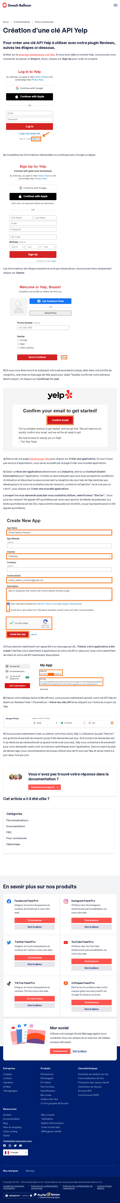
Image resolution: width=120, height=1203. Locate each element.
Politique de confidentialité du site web (44, 1187)
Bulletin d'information (52, 1123)
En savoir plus (28, 999)
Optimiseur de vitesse (90, 1086)
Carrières (8, 1082)
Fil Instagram (47, 1078)
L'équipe (7, 1074)
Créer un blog (10, 1131)
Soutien (7, 1114)
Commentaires (22, 22)
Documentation (15, 826)
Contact (7, 1078)
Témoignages (10, 1090)
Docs (6, 22)
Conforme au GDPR (88, 1095)
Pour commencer (44, 22)
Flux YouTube (47, 1086)
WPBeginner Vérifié (51, 1131)
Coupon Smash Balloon (104, 1187)
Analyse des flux (49, 1099)
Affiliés (7, 1086)
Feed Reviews (48, 1090)
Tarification (47, 1119)
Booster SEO (85, 1090)
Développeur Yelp (39, 458)
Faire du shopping (12, 1127)
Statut (6, 1135)
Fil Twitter (46, 1082)
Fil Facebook (47, 1074)
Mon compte (48, 1114)
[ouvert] (116, 5)
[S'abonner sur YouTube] (20, 1145)
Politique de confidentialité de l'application (77, 1187)
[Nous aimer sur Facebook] (4, 1145)
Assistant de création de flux (93, 1074)
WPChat (30, 1171)
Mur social (46, 1095)
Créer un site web (50, 1127)
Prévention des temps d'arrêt (93, 1082)
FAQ (8, 832)
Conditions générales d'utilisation (13, 1187)
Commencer (28, 921)
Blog (5, 1123)
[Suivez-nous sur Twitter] (15, 1145)
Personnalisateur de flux (91, 1078)
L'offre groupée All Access (55, 1103)
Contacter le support (43, 787)
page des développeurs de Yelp (36, 54)
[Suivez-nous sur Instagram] (9, 1145)
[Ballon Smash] (16, 5)
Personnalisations (17, 820)
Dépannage (13, 844)
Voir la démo (35, 927)
